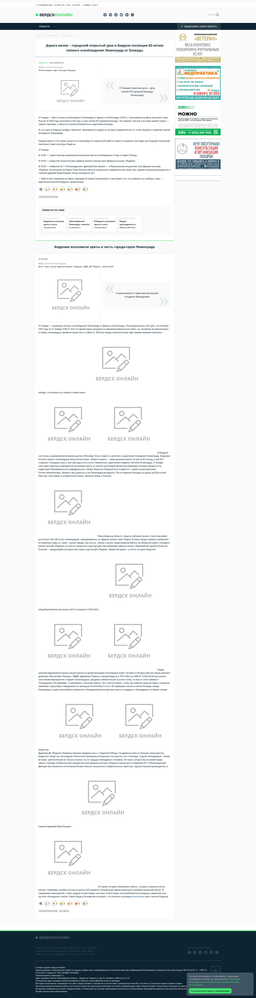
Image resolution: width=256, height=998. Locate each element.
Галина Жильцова (54, 67)
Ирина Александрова (55, 263)
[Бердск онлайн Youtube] (121, 14)
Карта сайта (88, 954)
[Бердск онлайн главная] (52, 937)
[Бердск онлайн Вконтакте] (110, 14)
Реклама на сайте (78, 951)
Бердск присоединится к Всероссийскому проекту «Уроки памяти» (128, 227)
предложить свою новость (200, 26)
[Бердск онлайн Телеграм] (116, 14)
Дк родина (64, 911)
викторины (138, 896)
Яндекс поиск (74, 954)
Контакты (49, 948)
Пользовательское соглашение (70, 948)
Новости (44, 26)
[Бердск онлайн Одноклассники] (105, 14)
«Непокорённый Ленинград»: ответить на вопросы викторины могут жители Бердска (79, 227)
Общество (43, 63)
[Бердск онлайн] (53, 14)
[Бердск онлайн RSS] (132, 14)
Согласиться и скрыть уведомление (210, 991)
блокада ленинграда (48, 197)
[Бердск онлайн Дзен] (127, 14)
